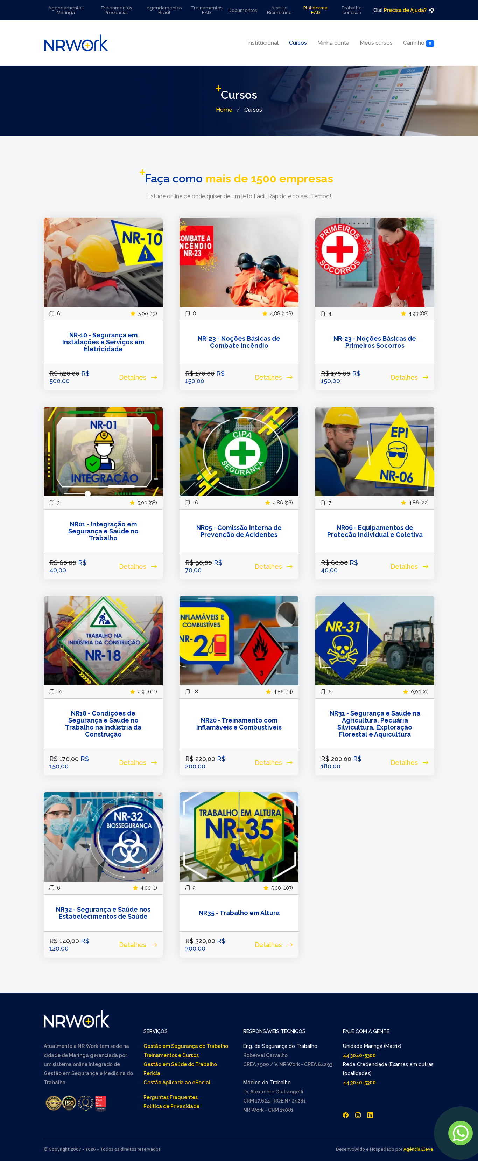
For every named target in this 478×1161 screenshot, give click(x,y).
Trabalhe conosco (351, 10)
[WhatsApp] (460, 1133)
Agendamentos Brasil (164, 10)
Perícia (151, 1073)
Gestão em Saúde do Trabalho (180, 1064)
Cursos (298, 43)
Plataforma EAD (315, 10)
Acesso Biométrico (279, 10)
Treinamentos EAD (206, 10)
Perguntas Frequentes (170, 1097)
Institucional (263, 43)
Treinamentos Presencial (116, 10)
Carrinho (417, 43)
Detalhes (133, 377)
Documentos (243, 10)
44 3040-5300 (359, 1055)
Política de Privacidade (171, 1106)
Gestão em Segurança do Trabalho (185, 1046)
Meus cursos (376, 43)
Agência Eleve (418, 1149)
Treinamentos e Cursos (171, 1055)
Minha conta (333, 43)
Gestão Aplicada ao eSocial (176, 1082)
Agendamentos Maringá (65, 10)
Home (224, 109)
